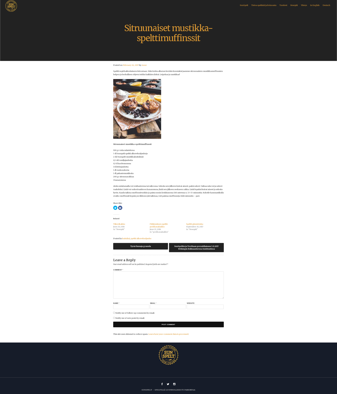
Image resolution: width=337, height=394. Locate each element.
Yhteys (304, 5)
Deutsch (326, 5)
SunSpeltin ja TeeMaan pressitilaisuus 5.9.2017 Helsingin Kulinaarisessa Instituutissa (196, 247)
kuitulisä (126, 238)
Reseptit (294, 5)
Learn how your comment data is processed (168, 334)
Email (153, 303)
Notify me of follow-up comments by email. (135, 313)
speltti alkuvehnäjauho (141, 238)
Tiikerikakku (119, 224)
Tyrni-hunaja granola (140, 246)
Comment (118, 270)
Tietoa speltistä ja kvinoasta (263, 5)
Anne (144, 65)
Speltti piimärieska (194, 224)
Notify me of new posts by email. (130, 318)
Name (116, 303)
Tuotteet (283, 5)
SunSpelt (244, 5)
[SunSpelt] (11, 11)
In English (314, 5)
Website (190, 303)
